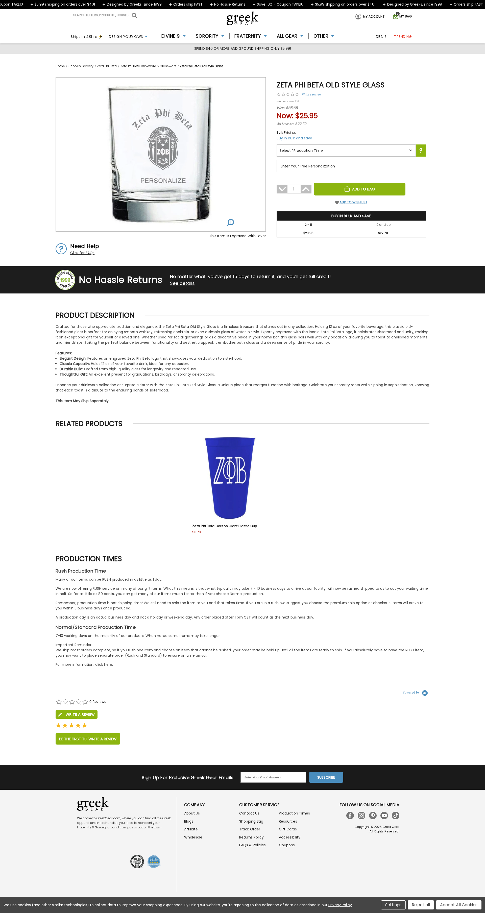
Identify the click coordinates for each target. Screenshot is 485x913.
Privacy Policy (340, 904)
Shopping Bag (251, 821)
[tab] (77, 714)
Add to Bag (363, 189)
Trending (403, 36)
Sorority (207, 36)
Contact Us (249, 813)
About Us (192, 813)
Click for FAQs (82, 252)
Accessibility (289, 837)
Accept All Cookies (458, 905)
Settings (393, 905)
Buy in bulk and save (294, 138)
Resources (288, 821)
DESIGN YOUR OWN (126, 36)
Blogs (188, 821)
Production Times (294, 813)
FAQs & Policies (252, 845)
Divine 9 (170, 36)
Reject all (421, 905)
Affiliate (191, 829)
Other (321, 36)
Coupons (287, 845)
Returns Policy (251, 837)
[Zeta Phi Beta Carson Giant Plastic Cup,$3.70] (230, 478)
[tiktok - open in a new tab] (395, 815)
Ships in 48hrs (84, 36)
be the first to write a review (88, 739)
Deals (381, 36)
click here (103, 664)
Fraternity (247, 36)
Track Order (249, 829)
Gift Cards (288, 829)
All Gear (287, 36)
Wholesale (193, 837)
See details (182, 283)
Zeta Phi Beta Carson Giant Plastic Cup (224, 526)
